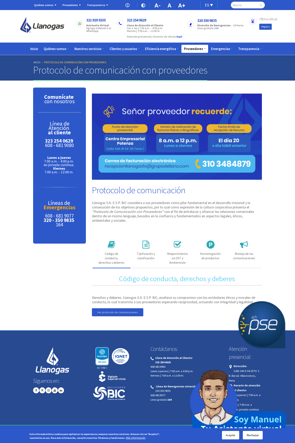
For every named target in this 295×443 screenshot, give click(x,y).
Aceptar (230, 435)
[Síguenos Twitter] (42, 390)
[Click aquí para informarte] (128, 5)
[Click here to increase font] (182, 5)
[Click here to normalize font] (170, 5)
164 (216, 28)
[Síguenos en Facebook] (36, 390)
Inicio (34, 49)
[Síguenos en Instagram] (49, 390)
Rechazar (253, 435)
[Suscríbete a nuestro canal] (55, 390)
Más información (135, 438)
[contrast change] (143, 5)
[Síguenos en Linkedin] (61, 390)
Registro (265, 26)
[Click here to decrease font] (158, 5)
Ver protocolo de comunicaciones (117, 312)
